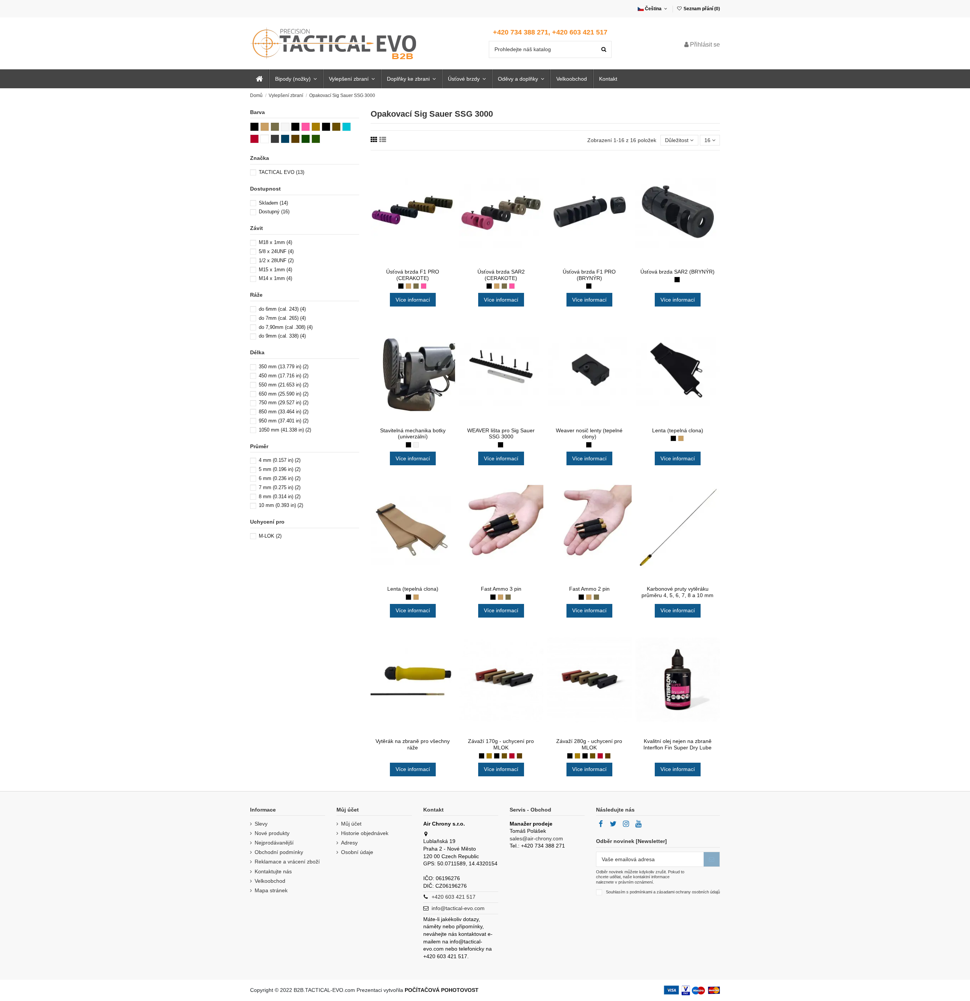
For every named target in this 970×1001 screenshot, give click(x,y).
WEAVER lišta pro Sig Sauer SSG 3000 (501, 433)
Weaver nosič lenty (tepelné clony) (589, 433)
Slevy (261, 824)
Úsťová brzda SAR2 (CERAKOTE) (501, 275)
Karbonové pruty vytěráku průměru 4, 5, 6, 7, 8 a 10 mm (677, 592)
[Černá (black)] (401, 286)
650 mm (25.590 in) (283, 394)
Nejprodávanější (274, 843)
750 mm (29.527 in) (283, 402)
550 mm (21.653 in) (283, 385)
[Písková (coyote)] (408, 286)
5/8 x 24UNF (276, 251)
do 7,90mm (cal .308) (286, 327)
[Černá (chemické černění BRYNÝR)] (588, 286)
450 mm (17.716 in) (283, 376)
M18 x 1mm (275, 242)
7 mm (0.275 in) (279, 487)
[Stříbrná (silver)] (416, 444)
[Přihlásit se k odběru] (712, 859)
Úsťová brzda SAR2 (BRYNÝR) (677, 272)
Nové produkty (272, 833)
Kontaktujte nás (273, 871)
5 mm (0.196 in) (279, 469)
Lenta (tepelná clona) (677, 430)
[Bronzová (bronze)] (489, 756)
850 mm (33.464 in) (283, 411)
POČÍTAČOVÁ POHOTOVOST (442, 990)
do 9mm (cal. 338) (282, 336)
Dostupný (274, 211)
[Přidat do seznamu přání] (402, 262)
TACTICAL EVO (281, 172)
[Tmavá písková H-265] (519, 756)
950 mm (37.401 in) (283, 421)
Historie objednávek (364, 833)
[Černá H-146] (496, 756)
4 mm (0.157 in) (279, 460)
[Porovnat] (412, 262)
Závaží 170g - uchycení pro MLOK (501, 744)
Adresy (349, 843)
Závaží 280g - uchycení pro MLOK (589, 744)
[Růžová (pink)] (423, 286)
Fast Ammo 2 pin (589, 589)
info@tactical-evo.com (458, 908)
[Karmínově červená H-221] (512, 756)
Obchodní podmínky (279, 852)
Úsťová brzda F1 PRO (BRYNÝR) (589, 275)
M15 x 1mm (275, 269)
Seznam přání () (701, 8)
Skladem (273, 203)
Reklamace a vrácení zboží (287, 862)
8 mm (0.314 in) (279, 496)
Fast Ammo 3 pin (501, 589)
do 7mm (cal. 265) (282, 318)
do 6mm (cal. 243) (282, 309)
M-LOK (270, 536)
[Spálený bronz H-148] (504, 756)
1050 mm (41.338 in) (285, 430)
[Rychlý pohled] (423, 262)
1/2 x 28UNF (276, 260)
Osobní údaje (357, 852)
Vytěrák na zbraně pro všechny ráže (412, 744)
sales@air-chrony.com (536, 838)
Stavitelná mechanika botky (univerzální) (413, 433)
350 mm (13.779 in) (283, 366)
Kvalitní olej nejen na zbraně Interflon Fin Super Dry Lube (677, 744)
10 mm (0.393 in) (281, 505)
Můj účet (351, 824)
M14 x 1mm (275, 278)
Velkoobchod (270, 881)
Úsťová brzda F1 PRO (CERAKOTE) (412, 275)
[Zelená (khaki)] (416, 286)
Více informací (413, 300)
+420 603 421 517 (454, 897)
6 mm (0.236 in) (279, 478)
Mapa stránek (271, 890)
